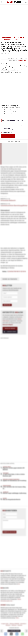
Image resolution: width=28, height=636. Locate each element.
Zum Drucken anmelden (22, 60)
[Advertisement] (14, 19)
